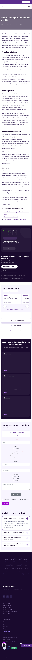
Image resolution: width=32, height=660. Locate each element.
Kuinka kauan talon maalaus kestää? (15, 219)
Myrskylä (16, 577)
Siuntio (24, 571)
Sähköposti (15, 468)
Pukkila (26, 574)
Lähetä (6, 503)
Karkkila (18, 565)
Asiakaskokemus (7, 619)
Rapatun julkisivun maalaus (10, 611)
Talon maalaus (6, 603)
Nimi (15, 439)
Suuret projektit (7, 607)
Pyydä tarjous (8, 248)
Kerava (26, 568)
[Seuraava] (27, 306)
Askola (20, 574)
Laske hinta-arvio (8, 266)
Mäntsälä (14, 574)
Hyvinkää (8, 571)
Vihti (12, 565)
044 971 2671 (5, 591)
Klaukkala (6, 568)
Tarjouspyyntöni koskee (15, 451)
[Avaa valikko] (28, 7)
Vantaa (18, 559)
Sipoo (16, 562)
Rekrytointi (5, 626)
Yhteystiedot (6, 629)
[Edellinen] (5, 306)
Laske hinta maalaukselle (17, 320)
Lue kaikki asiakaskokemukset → (16, 309)
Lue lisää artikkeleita (17, 330)
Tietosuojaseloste (6, 657)
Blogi (4, 624)
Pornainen (6, 574)
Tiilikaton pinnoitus (7, 605)
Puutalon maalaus (7, 609)
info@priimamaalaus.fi (8, 593)
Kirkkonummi (9, 562)
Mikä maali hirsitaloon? (11, 217)
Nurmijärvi (24, 565)
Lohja (19, 571)
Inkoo (14, 571)
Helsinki (6, 559)
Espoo (12, 559)
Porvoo (13, 568)
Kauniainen (25, 559)
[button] (26, 645)
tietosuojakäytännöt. (24, 499)
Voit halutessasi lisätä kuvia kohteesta (16, 492)
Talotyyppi (15, 474)
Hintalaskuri (26, 2)
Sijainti (15, 446)
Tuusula (7, 565)
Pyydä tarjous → (7, 631)
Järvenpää (23, 562)
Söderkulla (19, 568)
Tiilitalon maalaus (7, 613)
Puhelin (15, 461)
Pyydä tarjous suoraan (9, 271)
